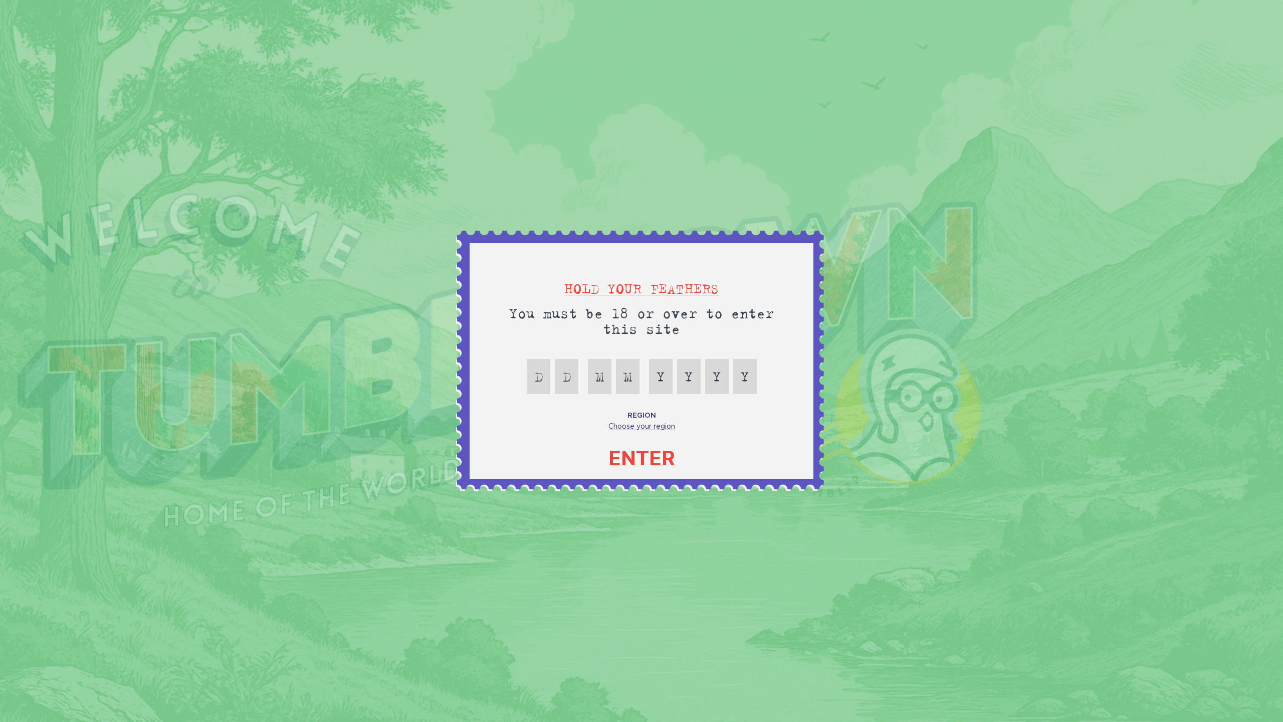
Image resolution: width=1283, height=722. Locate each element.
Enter (641, 458)
